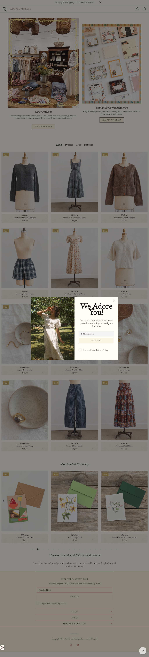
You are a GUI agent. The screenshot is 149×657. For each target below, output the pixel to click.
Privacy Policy (102, 350)
